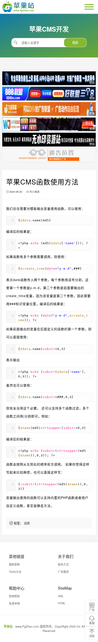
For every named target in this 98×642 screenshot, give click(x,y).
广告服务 (63, 572)
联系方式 (63, 564)
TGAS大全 (15, 572)
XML (61, 596)
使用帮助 (14, 596)
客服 (92, 623)
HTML (61, 603)
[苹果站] (18, 10)
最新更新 (14, 564)
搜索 (75, 42)
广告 (92, 610)
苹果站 (8, 626)
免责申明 (14, 603)
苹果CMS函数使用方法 (42, 182)
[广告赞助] (49, 78)
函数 (27, 523)
